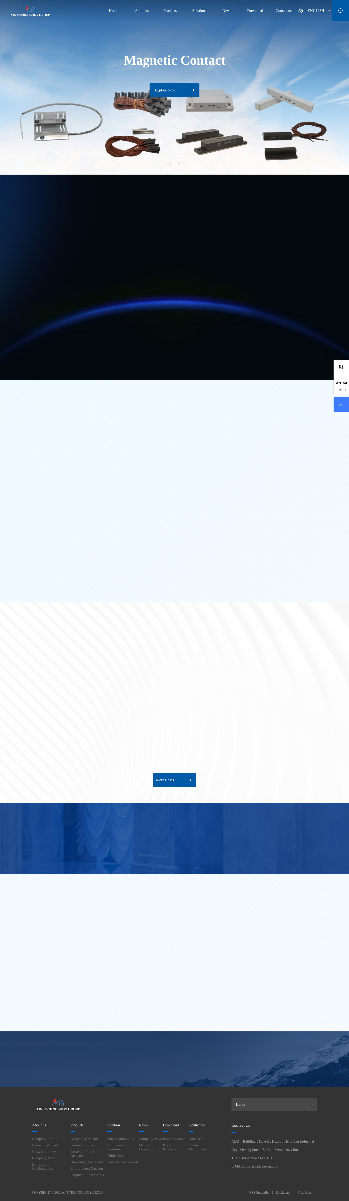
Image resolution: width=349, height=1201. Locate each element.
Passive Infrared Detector (82, 1154)
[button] (170, 163)
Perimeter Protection (85, 1145)
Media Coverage (146, 1147)
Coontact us (312, 1052)
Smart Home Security (123, 1162)
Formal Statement (45, 1145)
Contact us (284, 11)
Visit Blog (304, 1192)
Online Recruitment (198, 1147)
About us (142, 11)
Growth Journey (44, 1151)
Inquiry (341, 389)
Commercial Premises (116, 1147)
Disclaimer (283, 1192)
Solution (198, 11)
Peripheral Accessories (87, 1175)
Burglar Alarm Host (85, 1139)
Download (255, 11)
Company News (151, 1139)
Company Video (44, 1158)
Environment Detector (87, 1168)
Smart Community (120, 1139)
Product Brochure (170, 1147)
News (226, 11)
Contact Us (197, 1139)
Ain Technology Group (83, 1192)
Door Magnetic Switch (87, 1162)
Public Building (118, 1156)
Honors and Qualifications (42, 1166)
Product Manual (174, 1139)
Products (170, 11)
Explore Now (167, 306)
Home (113, 11)
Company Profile (44, 1139)
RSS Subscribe (259, 1192)
